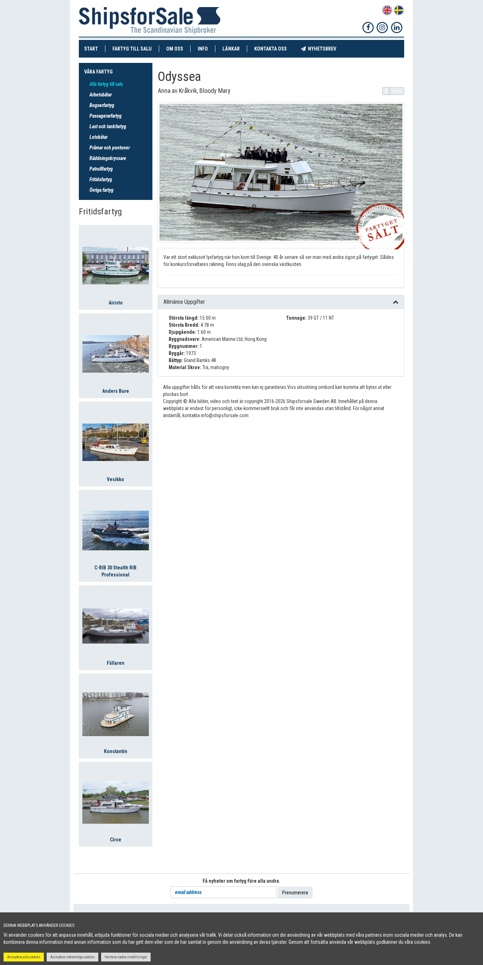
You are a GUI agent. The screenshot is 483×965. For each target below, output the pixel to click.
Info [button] (203, 49)
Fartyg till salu (135, 49)
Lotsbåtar (98, 137)
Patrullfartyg (101, 169)
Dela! (397, 91)
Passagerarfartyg (105, 116)
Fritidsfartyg (100, 179)
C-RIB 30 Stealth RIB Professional (115, 571)
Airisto (116, 303)
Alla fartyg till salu (106, 84)
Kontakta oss (274, 49)
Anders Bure (115, 391)
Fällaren (115, 663)
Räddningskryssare (107, 158)
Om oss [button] (174, 49)
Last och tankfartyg (107, 126)
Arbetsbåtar (100, 94)
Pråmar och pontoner (109, 147)
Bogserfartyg (101, 105)
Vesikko (115, 479)
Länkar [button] (231, 49)
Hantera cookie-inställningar (126, 957)
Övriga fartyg (101, 190)
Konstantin (115, 751)
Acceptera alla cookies (23, 957)
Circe (115, 839)
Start (94, 49)
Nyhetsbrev (324, 49)
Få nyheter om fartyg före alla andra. (241, 881)
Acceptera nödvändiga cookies (72, 957)
